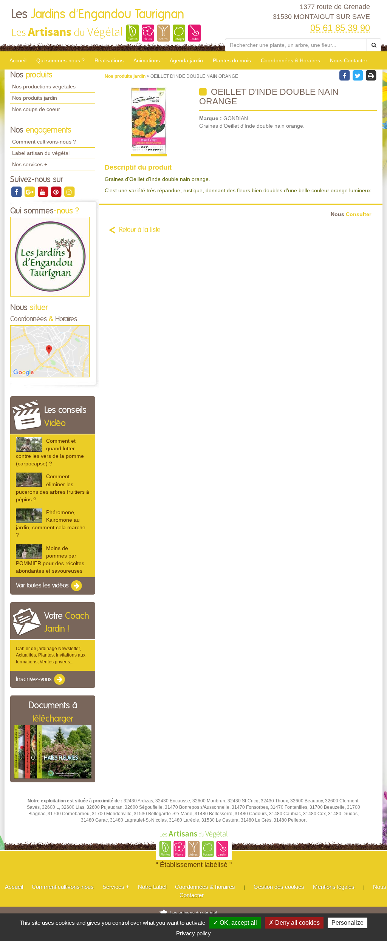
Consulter (351, 214)
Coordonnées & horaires (205, 887)
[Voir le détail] (29, 444)
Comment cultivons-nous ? (44, 142)
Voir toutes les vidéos (43, 586)
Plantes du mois (232, 60)
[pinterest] (56, 191)
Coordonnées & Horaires (290, 60)
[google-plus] (30, 191)
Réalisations (109, 60)
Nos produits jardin (34, 98)
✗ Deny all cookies (294, 922)
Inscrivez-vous (34, 679)
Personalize (347, 922)
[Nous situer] (50, 351)
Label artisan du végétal (41, 153)
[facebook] (16, 191)
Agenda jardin (186, 60)
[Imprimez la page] (371, 75)
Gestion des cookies (279, 887)
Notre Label (152, 887)
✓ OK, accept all (235, 922)
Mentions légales (333, 887)
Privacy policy (193, 933)
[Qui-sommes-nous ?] (50, 256)
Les (97, 14)
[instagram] (69, 191)
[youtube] (43, 191)
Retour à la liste (140, 230)
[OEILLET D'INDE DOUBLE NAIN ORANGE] (149, 121)
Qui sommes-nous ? (60, 60)
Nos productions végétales (44, 86)
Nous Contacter (348, 60)
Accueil (17, 60)
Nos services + (29, 164)
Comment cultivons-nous (63, 887)
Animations (146, 60)
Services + (115, 887)
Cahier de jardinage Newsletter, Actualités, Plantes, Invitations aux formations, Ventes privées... (50, 655)
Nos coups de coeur (36, 109)
